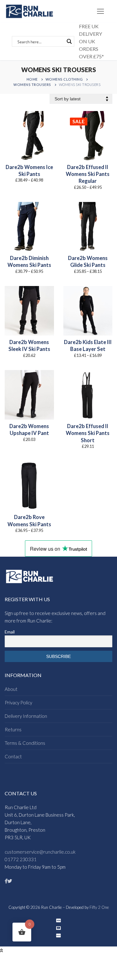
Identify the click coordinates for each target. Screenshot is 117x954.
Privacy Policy (18, 702)
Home (32, 79)
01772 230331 (21, 859)
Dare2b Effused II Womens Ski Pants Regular (88, 174)
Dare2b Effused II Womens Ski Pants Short (88, 433)
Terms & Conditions (25, 743)
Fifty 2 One (99, 907)
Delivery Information (26, 716)
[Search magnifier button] (69, 41)
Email (10, 631)
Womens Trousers (32, 84)
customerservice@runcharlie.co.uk (40, 852)
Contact (13, 756)
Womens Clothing (64, 79)
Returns (13, 729)
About (11, 689)
